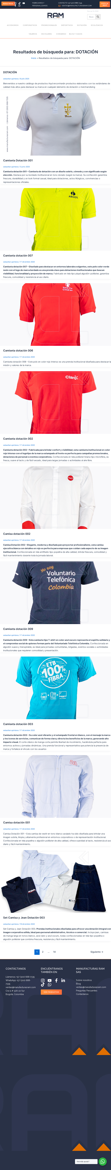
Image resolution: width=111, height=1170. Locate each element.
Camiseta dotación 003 (18, 724)
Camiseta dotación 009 (18, 628)
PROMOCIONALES (49, 25)
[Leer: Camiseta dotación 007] (55, 219)
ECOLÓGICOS (97, 25)
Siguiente (96, 951)
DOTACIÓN (82, 25)
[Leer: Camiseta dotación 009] (55, 592)
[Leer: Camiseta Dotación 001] (55, 124)
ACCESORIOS (12, 25)
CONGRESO (61, 34)
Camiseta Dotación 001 (18, 160)
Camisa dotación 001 (16, 822)
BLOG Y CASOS (75, 34)
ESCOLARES (46, 34)
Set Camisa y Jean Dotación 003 (24, 917)
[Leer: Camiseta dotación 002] (55, 402)
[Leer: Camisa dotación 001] (55, 786)
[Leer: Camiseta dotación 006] (55, 314)
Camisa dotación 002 (16, 533)
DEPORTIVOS (67, 25)
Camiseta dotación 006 (18, 350)
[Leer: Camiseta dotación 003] (55, 687)
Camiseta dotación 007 (18, 255)
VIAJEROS (33, 34)
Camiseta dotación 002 (18, 438)
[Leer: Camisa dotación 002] (55, 497)
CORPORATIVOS (30, 25)
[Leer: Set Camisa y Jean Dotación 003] (55, 881)
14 (54, 951)
